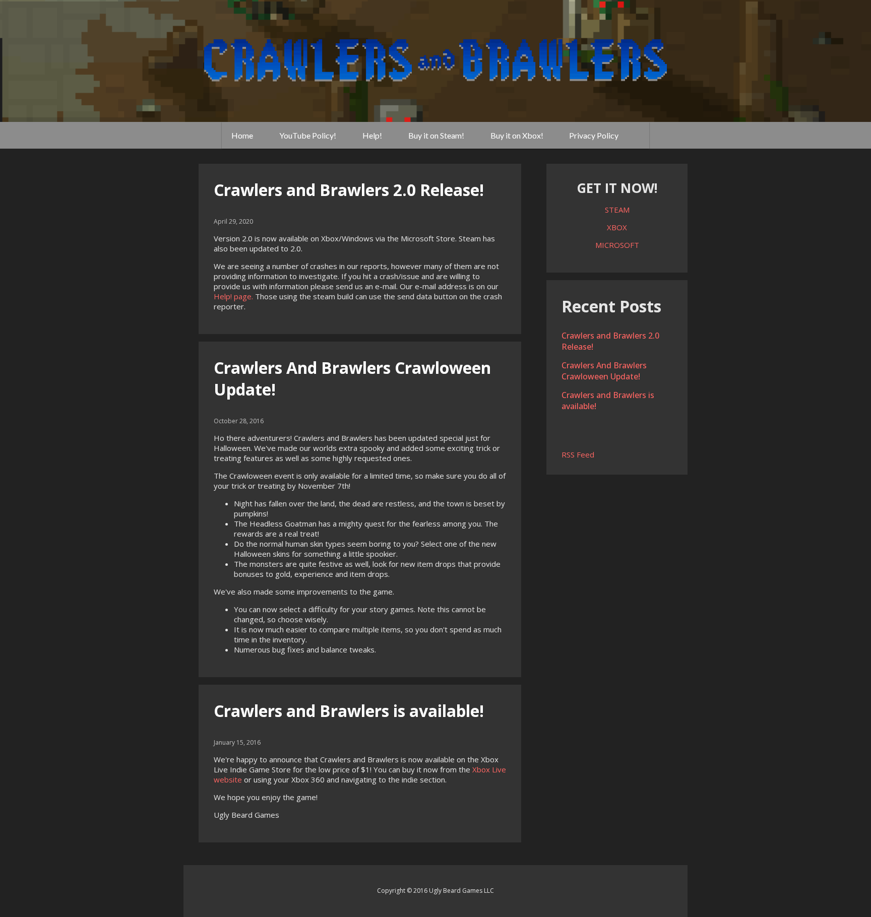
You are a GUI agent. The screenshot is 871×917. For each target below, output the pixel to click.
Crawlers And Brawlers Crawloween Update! (604, 371)
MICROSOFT (617, 245)
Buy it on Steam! (436, 135)
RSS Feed (578, 454)
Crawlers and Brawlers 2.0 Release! (349, 190)
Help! (372, 135)
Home (242, 135)
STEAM (617, 210)
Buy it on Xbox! (516, 135)
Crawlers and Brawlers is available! (349, 711)
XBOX (617, 227)
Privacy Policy (593, 135)
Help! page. (233, 296)
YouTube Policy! (307, 135)
